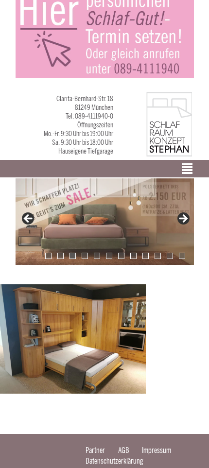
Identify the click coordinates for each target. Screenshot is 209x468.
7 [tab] (121, 256)
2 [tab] (60, 256)
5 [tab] (97, 256)
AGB (123, 450)
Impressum (156, 450)
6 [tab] (109, 256)
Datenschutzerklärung (114, 461)
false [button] (28, 219)
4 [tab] (85, 256)
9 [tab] (145, 256)
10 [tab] (158, 256)
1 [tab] (48, 256)
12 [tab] (182, 256)
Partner (95, 450)
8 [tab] (133, 256)
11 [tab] (170, 256)
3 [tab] (73, 256)
